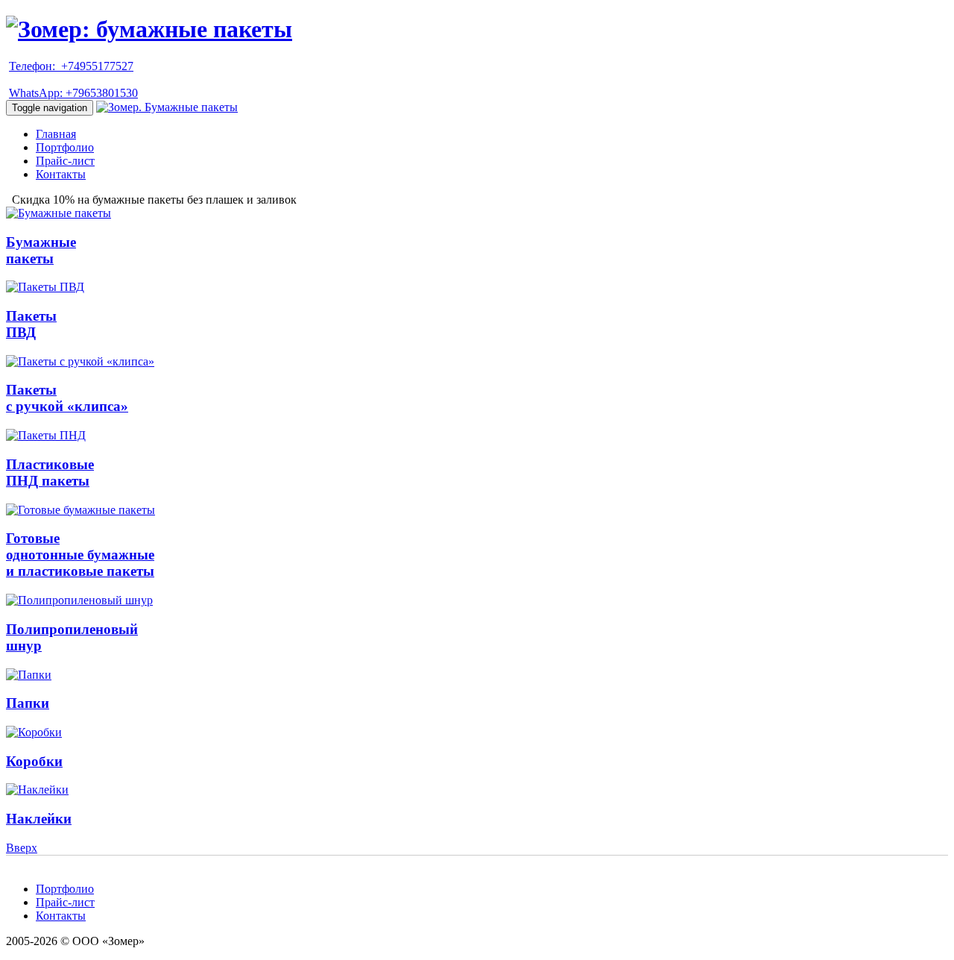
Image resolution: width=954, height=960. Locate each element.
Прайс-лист (65, 160)
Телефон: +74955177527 (71, 66)
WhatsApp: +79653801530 (73, 93)
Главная (56, 134)
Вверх (21, 847)
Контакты (61, 174)
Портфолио (65, 147)
